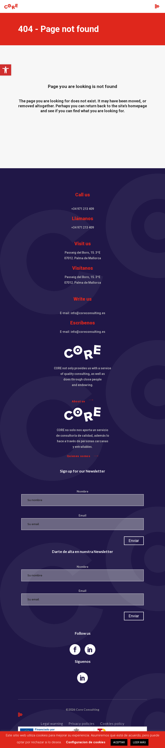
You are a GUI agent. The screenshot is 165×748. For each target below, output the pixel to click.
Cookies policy (112, 723)
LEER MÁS (139, 742)
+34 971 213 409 (82, 208)
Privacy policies (82, 723)
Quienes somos (78, 456)
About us (78, 401)
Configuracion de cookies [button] (85, 742)
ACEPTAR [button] (119, 742)
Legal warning (52, 723)
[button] (5, 70)
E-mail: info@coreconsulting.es (82, 313)
